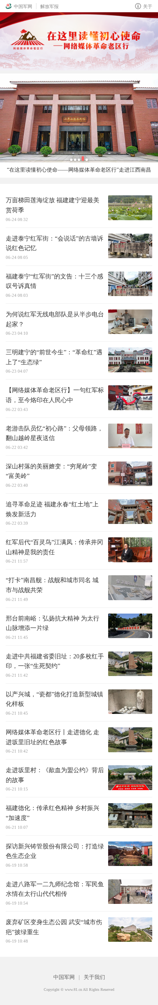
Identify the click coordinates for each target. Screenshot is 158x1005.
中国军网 (23, 6)
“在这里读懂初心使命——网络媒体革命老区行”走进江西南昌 (79, 170)
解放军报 (49, 6)
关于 (147, 6)
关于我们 (94, 977)
